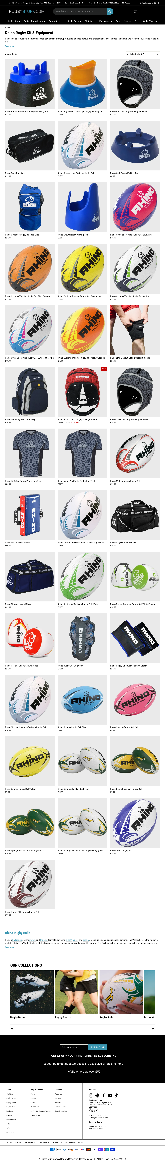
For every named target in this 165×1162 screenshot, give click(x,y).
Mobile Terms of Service (74, 1142)
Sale (118, 21)
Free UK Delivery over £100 (50, 3)
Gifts (136, 21)
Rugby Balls (73, 21)
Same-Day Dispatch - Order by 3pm (78, 3)
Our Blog (58, 1098)
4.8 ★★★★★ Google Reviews (23, 3)
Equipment (104, 21)
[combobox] (83, 11)
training (44, 940)
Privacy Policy (30, 1142)
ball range (17, 940)
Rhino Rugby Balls (17, 933)
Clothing (89, 21)
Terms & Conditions (13, 1142)
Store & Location (61, 1111)
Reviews (58, 1103)
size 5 (86, 940)
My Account (126, 3)
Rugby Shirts (11, 1098)
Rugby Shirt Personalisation (41, 1111)
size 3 (69, 940)
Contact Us (35, 1107)
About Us (58, 1094)
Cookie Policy (44, 1142)
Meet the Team (60, 1107)
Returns (33, 1098)
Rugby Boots (55, 21)
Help (106, 3)
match (32, 940)
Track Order (115, 3)
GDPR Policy (57, 1142)
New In (127, 21)
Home (7, 28)
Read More (9, 46)
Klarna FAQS (35, 1115)
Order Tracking (150, 21)
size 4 (75, 940)
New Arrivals (11, 1120)
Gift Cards (10, 1132)
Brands (9, 1115)
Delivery (33, 1094)
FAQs (33, 1103)
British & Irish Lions (33, 21)
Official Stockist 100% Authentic (109, 3)
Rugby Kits (12, 21)
